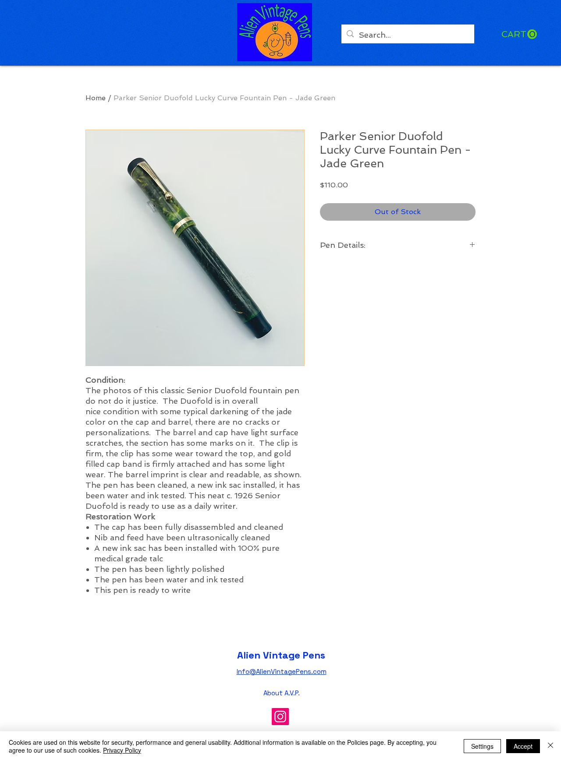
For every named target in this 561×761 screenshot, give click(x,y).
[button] (519, 34)
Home (95, 98)
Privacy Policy (122, 750)
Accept (523, 746)
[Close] (550, 746)
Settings (482, 746)
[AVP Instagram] (280, 716)
